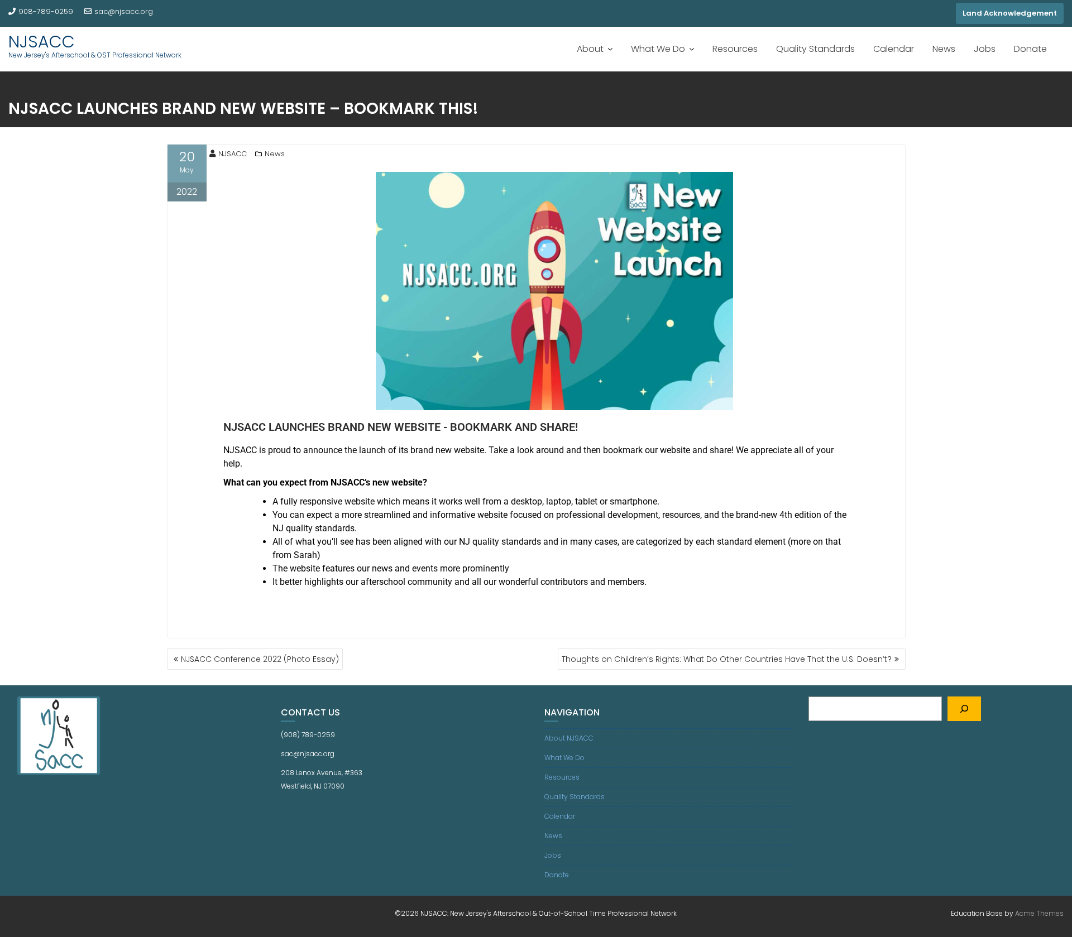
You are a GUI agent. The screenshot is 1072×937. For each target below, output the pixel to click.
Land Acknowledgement (1010, 13)
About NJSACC (569, 738)
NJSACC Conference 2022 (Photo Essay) (260, 659)
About (590, 48)
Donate (1030, 48)
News (943, 48)
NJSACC (41, 42)
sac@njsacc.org (123, 11)
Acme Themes (1039, 913)
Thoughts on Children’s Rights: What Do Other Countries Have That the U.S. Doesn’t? (727, 659)
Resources (735, 48)
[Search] (964, 708)
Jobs (985, 48)
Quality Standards (815, 48)
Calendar (893, 48)
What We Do (658, 48)
